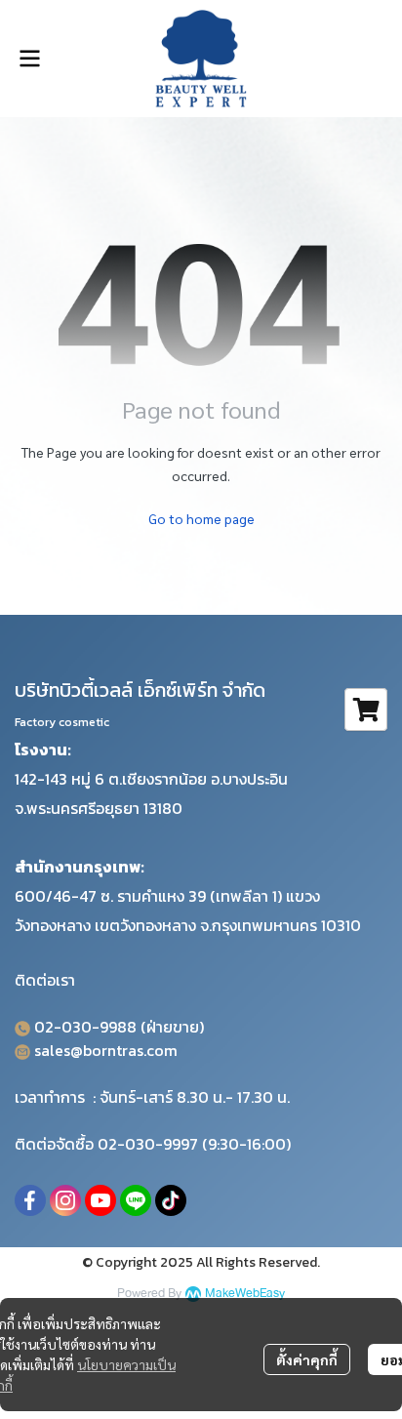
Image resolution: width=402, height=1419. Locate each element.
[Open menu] (29, 58)
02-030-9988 (85, 1026)
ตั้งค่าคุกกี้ (307, 1359)
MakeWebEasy (245, 1293)
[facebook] (30, 1200)
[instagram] (65, 1200)
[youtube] (100, 1200)
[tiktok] (170, 1200)
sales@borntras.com (106, 1050)
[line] (135, 1200)
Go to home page (201, 518)
